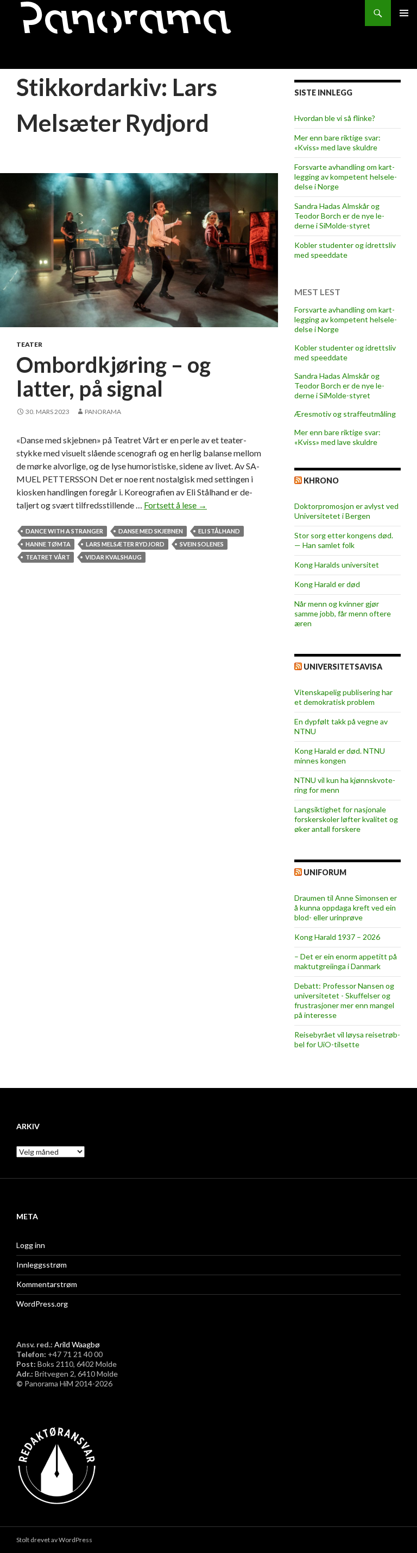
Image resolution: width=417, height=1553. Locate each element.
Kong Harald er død (327, 584)
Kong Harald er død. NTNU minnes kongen (339, 755)
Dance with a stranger (64, 530)
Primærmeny (404, 13)
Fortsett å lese (175, 505)
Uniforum (325, 872)
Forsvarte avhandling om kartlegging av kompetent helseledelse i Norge (345, 176)
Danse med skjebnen (150, 530)
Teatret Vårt (48, 557)
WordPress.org (42, 1303)
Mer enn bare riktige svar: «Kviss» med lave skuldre (337, 142)
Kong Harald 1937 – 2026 (337, 936)
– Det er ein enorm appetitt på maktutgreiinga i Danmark (345, 961)
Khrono (321, 480)
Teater (29, 344)
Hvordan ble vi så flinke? (334, 118)
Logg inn (30, 1245)
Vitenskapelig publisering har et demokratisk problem (343, 697)
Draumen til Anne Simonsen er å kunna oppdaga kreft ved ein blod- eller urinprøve (345, 907)
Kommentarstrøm (46, 1284)
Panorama (103, 412)
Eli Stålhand (219, 530)
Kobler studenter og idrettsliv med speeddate (345, 249)
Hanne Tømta (48, 544)
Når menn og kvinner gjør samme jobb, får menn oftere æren (342, 613)
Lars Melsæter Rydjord (125, 544)
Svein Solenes (202, 544)
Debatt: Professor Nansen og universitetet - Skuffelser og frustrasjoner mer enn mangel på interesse (344, 1000)
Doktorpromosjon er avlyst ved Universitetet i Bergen (346, 510)
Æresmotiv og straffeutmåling (345, 413)
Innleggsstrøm (41, 1264)
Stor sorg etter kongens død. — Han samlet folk (343, 540)
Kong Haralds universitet (336, 564)
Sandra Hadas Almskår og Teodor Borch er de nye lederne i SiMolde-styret (339, 215)
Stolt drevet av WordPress (54, 1540)
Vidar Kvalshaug (113, 557)
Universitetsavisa (343, 666)
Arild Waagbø (77, 1344)
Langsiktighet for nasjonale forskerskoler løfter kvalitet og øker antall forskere (346, 819)
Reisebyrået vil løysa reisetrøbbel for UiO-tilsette (347, 1039)
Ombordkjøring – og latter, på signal (113, 377)
